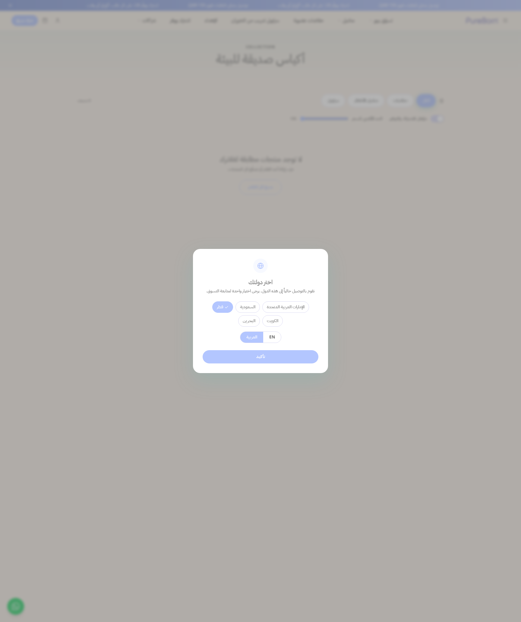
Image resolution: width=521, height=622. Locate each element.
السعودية (247, 307)
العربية (251, 337)
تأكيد (260, 356)
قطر (220, 307)
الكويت (272, 321)
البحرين (249, 321)
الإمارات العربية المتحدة (286, 307)
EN (272, 337)
